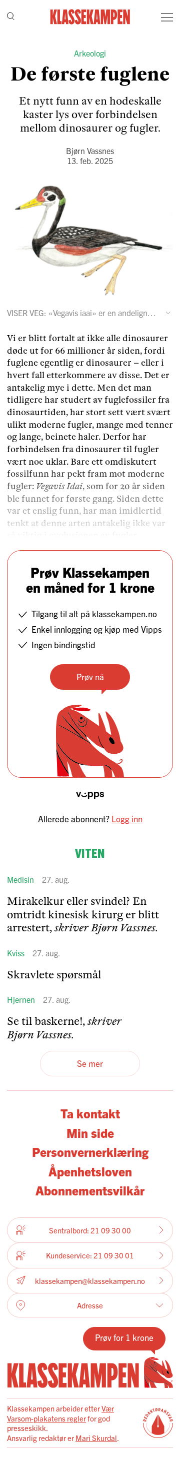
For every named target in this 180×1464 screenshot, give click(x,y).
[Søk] (10, 17)
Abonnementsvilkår (90, 1190)
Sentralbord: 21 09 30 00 (90, 1230)
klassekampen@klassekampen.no (90, 1280)
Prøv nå (90, 676)
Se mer (90, 1063)
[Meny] (167, 17)
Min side (90, 1132)
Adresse (90, 1305)
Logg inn (127, 818)
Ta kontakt (90, 1113)
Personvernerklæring (90, 1151)
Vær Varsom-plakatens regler (60, 1413)
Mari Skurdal (96, 1437)
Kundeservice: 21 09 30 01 (90, 1255)
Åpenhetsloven (90, 1171)
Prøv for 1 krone (124, 1337)
